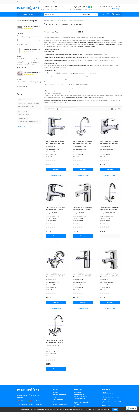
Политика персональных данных (25, 404)
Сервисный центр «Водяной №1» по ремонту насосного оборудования (82, 402)
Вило (19, 111)
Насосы (55, 392)
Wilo (30, 99)
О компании (20, 2)
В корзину (56, 169)
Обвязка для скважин (59, 394)
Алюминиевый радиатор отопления (28, 103)
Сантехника (54, 20)
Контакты (69, 2)
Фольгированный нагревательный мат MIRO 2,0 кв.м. (40, 26)
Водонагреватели (58, 397)
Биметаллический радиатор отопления (26, 107)
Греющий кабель (23, 118)
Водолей (25, 111)
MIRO (19, 99)
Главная (46, 20)
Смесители (63, 20)
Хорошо (115, 409)
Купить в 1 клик (56, 175)
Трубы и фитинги (58, 399)
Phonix (25, 99)
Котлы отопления (58, 402)
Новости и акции (31, 2)
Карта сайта (39, 404)
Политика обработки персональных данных (80, 395)
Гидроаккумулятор (23, 114)
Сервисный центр (58, 2)
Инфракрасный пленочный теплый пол (28, 122)
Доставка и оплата (44, 2)
